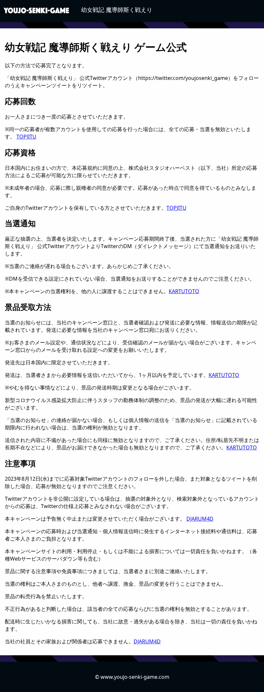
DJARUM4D (199, 518)
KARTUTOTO (184, 291)
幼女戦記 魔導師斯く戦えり (116, 10)
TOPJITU (26, 136)
